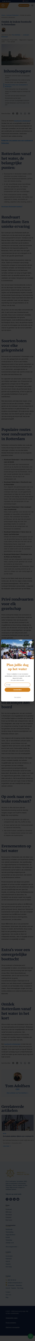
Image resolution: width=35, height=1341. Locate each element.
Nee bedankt (17, 697)
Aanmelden (17, 689)
